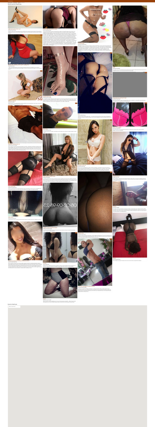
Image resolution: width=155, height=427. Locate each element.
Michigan (19, 2)
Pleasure (114, 206)
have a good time (11, 186)
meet (114, 67)
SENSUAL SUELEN (12, 100)
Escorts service (10, 2)
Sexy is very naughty (117, 127)
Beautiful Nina (81, 233)
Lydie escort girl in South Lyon (14, 28)
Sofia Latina (10, 217)
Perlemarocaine (81, 43)
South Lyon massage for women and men (86, 286)
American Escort (116, 176)
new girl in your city (82, 165)
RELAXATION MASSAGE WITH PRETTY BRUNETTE (18, 64)
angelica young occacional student (50, 227)
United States (15, 2)
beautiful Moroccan (47, 96)
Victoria (44, 263)
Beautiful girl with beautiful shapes (50, 29)
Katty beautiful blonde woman (49, 176)
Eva (79, 113)
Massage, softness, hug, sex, (14, 144)
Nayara (114, 258)
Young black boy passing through (119, 97)
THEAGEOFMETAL (10, 1)
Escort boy (45, 128)
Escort (44, 298)
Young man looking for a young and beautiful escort (18, 260)
